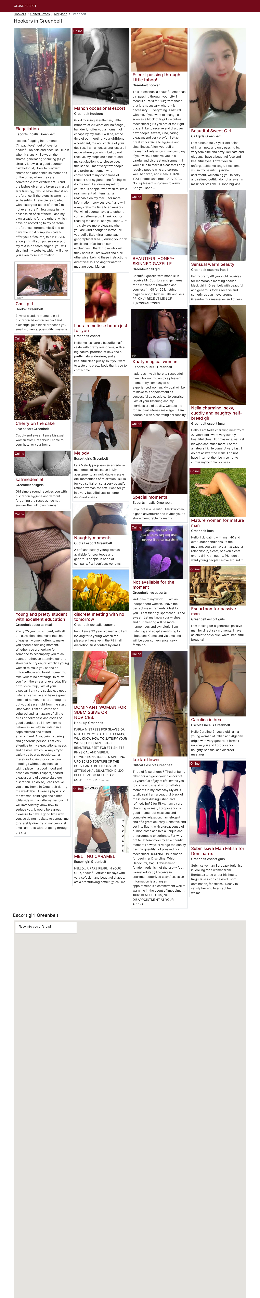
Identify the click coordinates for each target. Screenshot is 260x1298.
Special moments (150, 497)
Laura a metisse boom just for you (100, 328)
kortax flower (146, 759)
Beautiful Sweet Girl (211, 130)
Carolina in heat (207, 719)
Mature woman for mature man (217, 523)
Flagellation (27, 128)
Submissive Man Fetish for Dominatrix (217, 851)
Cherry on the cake (35, 423)
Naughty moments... (94, 537)
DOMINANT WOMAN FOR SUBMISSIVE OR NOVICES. (100, 712)
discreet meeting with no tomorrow (99, 617)
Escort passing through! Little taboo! (157, 77)
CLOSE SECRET (25, 6)
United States (40, 14)
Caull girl (24, 303)
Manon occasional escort (99, 108)
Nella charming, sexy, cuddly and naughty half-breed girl (216, 413)
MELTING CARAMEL (94, 856)
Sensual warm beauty (212, 264)
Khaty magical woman (155, 361)
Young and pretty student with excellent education (41, 617)
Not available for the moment (153, 585)
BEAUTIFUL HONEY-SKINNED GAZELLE (153, 261)
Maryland (60, 14)
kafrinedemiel (29, 479)
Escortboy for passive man (213, 611)
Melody (81, 453)
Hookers (20, 14)
